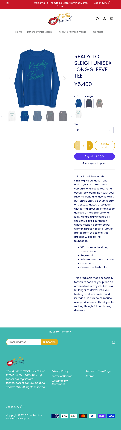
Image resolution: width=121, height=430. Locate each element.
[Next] (60, 78)
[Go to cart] (111, 18)
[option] (37, 78)
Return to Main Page (98, 371)
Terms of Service (62, 376)
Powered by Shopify (17, 418)
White (78, 113)
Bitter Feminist (35, 415)
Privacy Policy (60, 371)
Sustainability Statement (60, 382)
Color (77, 96)
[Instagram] (7, 3)
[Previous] (14, 78)
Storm (99, 103)
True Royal (78, 103)
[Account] (104, 18)
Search (90, 376)
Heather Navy (89, 103)
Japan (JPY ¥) (102, 3)
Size (76, 124)
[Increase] (90, 145)
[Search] (97, 18)
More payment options (94, 163)
